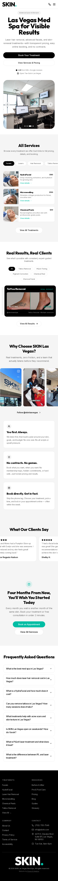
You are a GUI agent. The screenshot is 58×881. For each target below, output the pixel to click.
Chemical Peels (9, 803)
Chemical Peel (39, 274)
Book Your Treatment (29, 55)
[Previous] (5, 301)
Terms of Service (9, 839)
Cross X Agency (33, 871)
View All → (6, 813)
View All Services (29, 632)
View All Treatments (29, 230)
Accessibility (7, 844)
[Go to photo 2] (27, 126)
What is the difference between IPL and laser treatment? (27, 756)
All (12, 269)
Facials (8, 163)
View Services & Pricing (29, 63)
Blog (34, 799)
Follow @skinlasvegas (27, 412)
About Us (6, 826)
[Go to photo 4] (33, 126)
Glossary (35, 808)
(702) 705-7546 (42, 825)
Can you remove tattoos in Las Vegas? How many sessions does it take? (26, 705)
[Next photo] (50, 104)
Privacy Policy (8, 835)
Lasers (21, 163)
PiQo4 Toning (42, 269)
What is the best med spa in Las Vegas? (25, 668)
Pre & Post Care (39, 789)
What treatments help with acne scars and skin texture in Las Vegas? (26, 718)
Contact (5, 830)
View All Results (27, 323)
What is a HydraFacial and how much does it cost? (27, 692)
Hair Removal (35, 163)
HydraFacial (7, 789)
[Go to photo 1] (24, 126)
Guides (35, 803)
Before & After (38, 785)
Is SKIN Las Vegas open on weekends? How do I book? (27, 731)
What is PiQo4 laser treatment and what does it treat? (27, 743)
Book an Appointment (29, 624)
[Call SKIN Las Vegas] (49, 4)
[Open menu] (54, 4)
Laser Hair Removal (10, 794)
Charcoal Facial (29, 279)
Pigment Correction (20, 274)
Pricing (35, 794)
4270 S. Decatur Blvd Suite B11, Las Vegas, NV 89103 (44, 837)
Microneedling (8, 799)
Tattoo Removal (24, 269)
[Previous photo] (7, 104)
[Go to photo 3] (30, 126)
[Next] (52, 301)
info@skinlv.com (42, 829)
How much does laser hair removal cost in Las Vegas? (28, 680)
